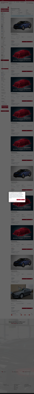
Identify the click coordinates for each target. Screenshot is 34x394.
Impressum (16, 201)
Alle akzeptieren (18, 199)
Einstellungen (23, 199)
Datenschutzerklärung (11, 201)
